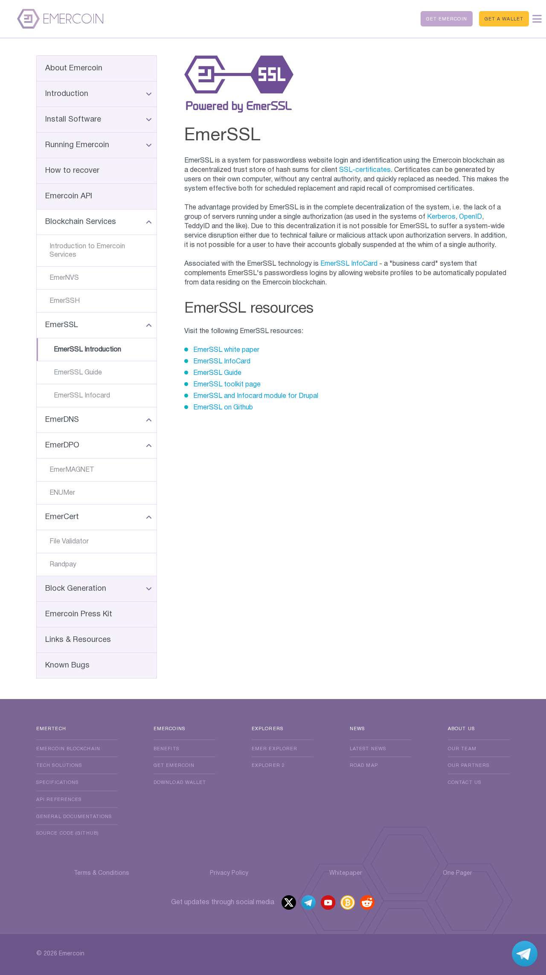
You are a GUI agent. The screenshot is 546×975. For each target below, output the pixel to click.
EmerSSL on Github (223, 408)
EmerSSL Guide (78, 373)
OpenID (470, 217)
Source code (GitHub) (67, 833)
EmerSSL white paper (226, 350)
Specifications (57, 783)
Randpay (62, 565)
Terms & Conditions (101, 873)
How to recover (72, 170)
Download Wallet (180, 783)
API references (58, 800)
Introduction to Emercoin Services (87, 251)
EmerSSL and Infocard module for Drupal (255, 396)
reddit (368, 903)
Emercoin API (68, 196)
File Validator (69, 542)
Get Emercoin (446, 19)
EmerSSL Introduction (87, 350)
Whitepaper (345, 873)
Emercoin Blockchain (68, 749)
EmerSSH (64, 301)
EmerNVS (64, 278)
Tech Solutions (59, 765)
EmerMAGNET (71, 470)
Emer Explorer (274, 749)
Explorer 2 (268, 765)
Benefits (166, 749)
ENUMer (62, 493)
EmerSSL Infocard (82, 396)
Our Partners (468, 765)
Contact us (464, 783)
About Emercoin (73, 68)
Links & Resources (78, 640)
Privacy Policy (229, 873)
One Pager (457, 873)
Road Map (364, 765)
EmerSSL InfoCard (349, 264)
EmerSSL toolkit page (227, 385)
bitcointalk (347, 903)
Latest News (368, 749)
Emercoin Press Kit (78, 614)
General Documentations (74, 817)
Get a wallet (504, 19)
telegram (308, 903)
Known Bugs (67, 665)
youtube (328, 903)
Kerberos (441, 217)
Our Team (462, 749)
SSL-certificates (365, 170)
